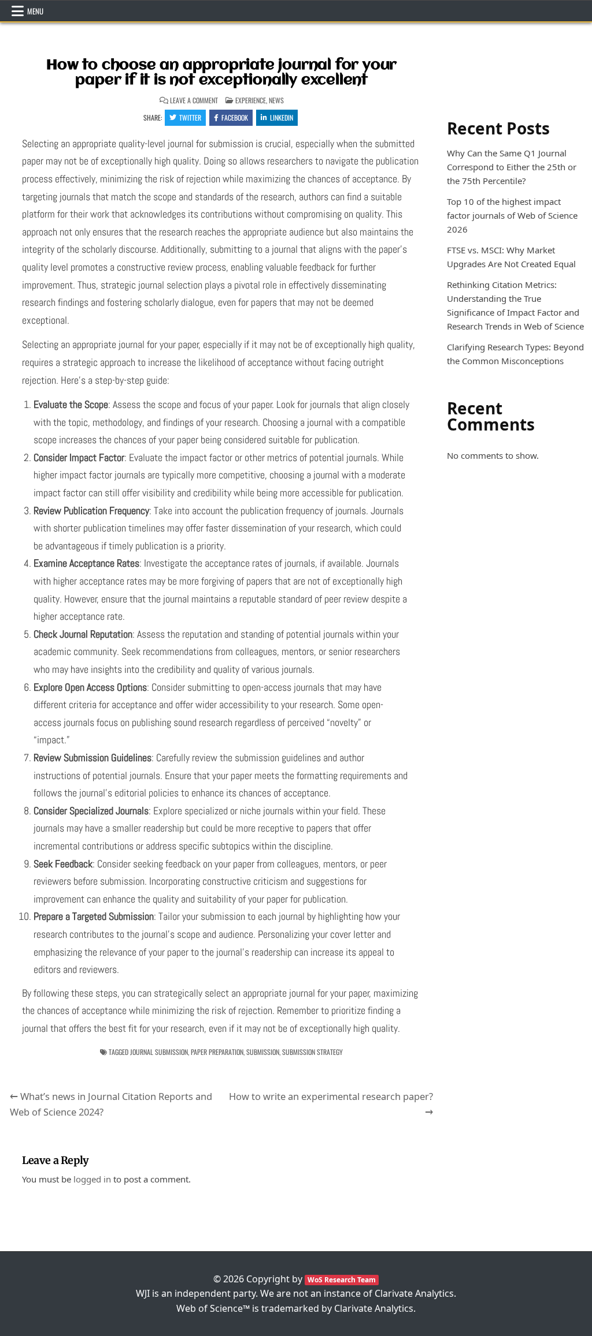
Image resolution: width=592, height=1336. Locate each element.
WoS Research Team (342, 1280)
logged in (92, 1179)
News (276, 100)
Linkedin (281, 117)
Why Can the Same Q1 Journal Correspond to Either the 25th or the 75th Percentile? (511, 166)
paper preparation (217, 1052)
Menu (35, 11)
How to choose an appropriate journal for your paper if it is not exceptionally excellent (221, 73)
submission (262, 1052)
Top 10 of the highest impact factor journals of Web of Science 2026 (512, 215)
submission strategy (312, 1052)
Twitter (190, 117)
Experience (250, 100)
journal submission (159, 1052)
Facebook (234, 117)
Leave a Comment (194, 100)
